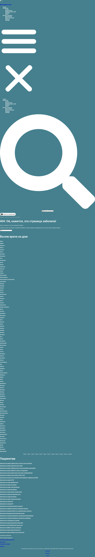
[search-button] (47, 208)
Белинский (2, 421)
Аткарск (2, 355)
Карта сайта (2, 542)
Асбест (1, 347)
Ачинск (1, 360)
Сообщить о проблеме (5, 544)
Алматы (2, 287)
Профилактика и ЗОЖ (10, 11)
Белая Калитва (3, 411)
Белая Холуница (4, 413)
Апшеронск (2, 315)
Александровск (4, 277)
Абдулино (2, 245)
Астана (1, 351)
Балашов (2, 391)
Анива (1, 309)
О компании (47, 550)
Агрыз (1, 251)
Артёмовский (3, 343)
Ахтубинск (2, 357)
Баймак (2, 377)
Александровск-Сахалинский (7, 279)
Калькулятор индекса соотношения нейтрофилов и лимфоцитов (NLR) (19, 477)
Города (4, 7)
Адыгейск (2, 254)
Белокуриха (3, 430)
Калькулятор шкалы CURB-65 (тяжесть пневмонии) (14, 470)
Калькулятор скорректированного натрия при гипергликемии (16, 515)
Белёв (1, 419)
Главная (2, 217)
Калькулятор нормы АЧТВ (7, 480)
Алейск (1, 273)
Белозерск (2, 428)
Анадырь (2, 298)
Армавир (2, 330)
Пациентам (5, 8)
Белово (1, 423)
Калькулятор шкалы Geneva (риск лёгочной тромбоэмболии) (16, 473)
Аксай (1, 262)
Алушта (2, 292)
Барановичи (3, 398)
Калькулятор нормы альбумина (8, 489)
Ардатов (2, 321)
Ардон (1, 324)
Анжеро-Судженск (4, 307)
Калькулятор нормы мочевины (8, 496)
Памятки (7, 13)
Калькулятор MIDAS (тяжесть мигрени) (10, 527)
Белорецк (2, 436)
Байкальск (2, 374)
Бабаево (2, 366)
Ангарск (2, 302)
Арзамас (2, 326)
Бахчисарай (3, 406)
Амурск (1, 296)
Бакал (1, 379)
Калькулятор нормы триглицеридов (9, 487)
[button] (19, 59)
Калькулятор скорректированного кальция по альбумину (15, 518)
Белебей (2, 417)
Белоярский (3, 442)
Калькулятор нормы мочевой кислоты (10, 494)
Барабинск (2, 396)
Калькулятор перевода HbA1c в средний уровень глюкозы (15, 511)
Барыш (1, 402)
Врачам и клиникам (7, 15)
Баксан (1, 381)
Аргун (1, 319)
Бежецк (2, 408)
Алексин (2, 283)
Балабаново (3, 383)
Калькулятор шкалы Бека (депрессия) (10, 530)
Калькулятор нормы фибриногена (9, 482)
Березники (2, 449)
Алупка (1, 290)
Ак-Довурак (3, 260)
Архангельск (3, 345)
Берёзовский (3, 451)
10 (61, 454)
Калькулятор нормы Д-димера (8, 484)
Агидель (2, 249)
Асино (1, 349)
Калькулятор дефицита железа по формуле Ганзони (14, 508)
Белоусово (2, 440)
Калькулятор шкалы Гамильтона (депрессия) (12, 532)
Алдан (1, 270)
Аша (1, 364)
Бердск (1, 447)
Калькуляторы (8, 10)
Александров (3, 275)
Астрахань (2, 353)
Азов (1, 258)
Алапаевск (2, 266)
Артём (1, 338)
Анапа (1, 300)
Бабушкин (2, 368)
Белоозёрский (3, 434)
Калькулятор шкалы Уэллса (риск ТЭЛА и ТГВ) (12, 475)
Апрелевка (2, 313)
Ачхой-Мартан (3, 362)
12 (70, 454)
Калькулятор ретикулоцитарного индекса (11, 506)
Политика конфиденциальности (7, 539)
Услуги (6, 14)
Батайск (2, 404)
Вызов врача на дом (5, 4)
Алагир (1, 264)
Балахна (2, 387)
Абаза (1, 241)
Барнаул (2, 400)
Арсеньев (2, 334)
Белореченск (3, 438)
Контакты (2, 546)
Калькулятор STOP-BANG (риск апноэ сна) (11, 525)
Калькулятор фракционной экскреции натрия (12, 513)
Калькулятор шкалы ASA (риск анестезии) (11, 465)
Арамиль (2, 317)
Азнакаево (2, 256)
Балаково (2, 385)
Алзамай (2, 285)
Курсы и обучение (9, 17)
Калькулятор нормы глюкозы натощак (10, 499)
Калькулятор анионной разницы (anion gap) (11, 522)
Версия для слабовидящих (9, 214)
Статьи (7, 9)
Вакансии (47, 553)
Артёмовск (2, 341)
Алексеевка (3, 281)
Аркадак (2, 328)
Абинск (1, 247)
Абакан (1, 243)
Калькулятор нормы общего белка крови (11, 492)
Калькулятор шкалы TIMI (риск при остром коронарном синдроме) (18, 468)
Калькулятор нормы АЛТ (6, 503)
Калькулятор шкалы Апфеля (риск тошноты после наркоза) (16, 463)
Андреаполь (3, 304)
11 (65, 454)
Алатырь (2, 268)
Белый (1, 444)
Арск (1, 336)
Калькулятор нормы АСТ (6, 501)
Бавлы (1, 370)
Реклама (7, 20)
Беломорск (2, 432)
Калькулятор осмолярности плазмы (9, 520)
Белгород (2, 415)
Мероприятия (8, 16)
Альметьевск (3, 294)
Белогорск (2, 425)
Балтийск (2, 394)
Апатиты (2, 311)
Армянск (2, 332)
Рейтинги (7, 19)
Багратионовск (3, 372)
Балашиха (2, 389)
